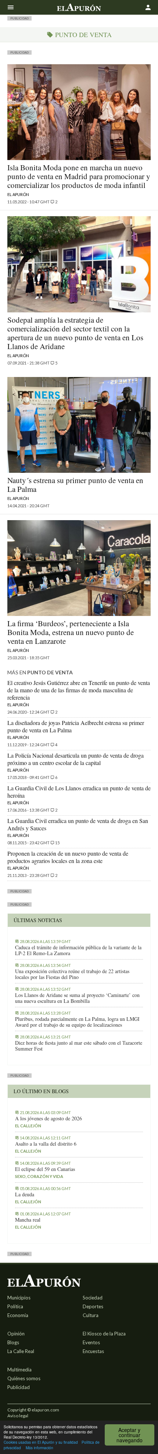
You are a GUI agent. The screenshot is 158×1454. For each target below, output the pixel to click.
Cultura (90, 1315)
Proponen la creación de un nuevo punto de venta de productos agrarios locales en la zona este (67, 856)
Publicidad (18, 1387)
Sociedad (93, 1298)
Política (15, 1306)
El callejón (28, 1125)
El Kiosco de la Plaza (104, 1334)
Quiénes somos (23, 1378)
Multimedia (19, 1370)
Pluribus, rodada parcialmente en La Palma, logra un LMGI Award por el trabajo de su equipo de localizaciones (77, 1022)
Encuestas (93, 1351)
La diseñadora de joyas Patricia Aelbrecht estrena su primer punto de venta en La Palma (75, 726)
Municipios (18, 1298)
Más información (39, 1447)
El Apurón (18, 194)
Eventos (91, 1342)
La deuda (24, 1194)
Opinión (16, 1334)
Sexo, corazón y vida (39, 1176)
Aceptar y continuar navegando (129, 1435)
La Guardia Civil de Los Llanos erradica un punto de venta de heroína (79, 791)
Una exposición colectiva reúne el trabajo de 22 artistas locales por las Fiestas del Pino (72, 974)
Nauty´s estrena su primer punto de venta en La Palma (75, 484)
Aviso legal (17, 1415)
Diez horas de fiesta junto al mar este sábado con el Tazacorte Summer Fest (78, 1046)
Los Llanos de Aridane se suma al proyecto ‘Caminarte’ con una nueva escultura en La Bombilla (77, 998)
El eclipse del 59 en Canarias (45, 1169)
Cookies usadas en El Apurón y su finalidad (41, 1442)
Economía (17, 1315)
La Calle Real (20, 1351)
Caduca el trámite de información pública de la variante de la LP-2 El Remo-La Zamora (78, 950)
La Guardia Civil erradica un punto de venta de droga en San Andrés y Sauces (77, 824)
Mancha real (27, 1220)
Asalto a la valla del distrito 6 (45, 1144)
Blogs (13, 1342)
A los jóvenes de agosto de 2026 (48, 1118)
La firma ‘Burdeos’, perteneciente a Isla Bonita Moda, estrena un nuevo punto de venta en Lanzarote (70, 632)
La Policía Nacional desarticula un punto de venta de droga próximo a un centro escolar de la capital (75, 758)
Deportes (93, 1306)
